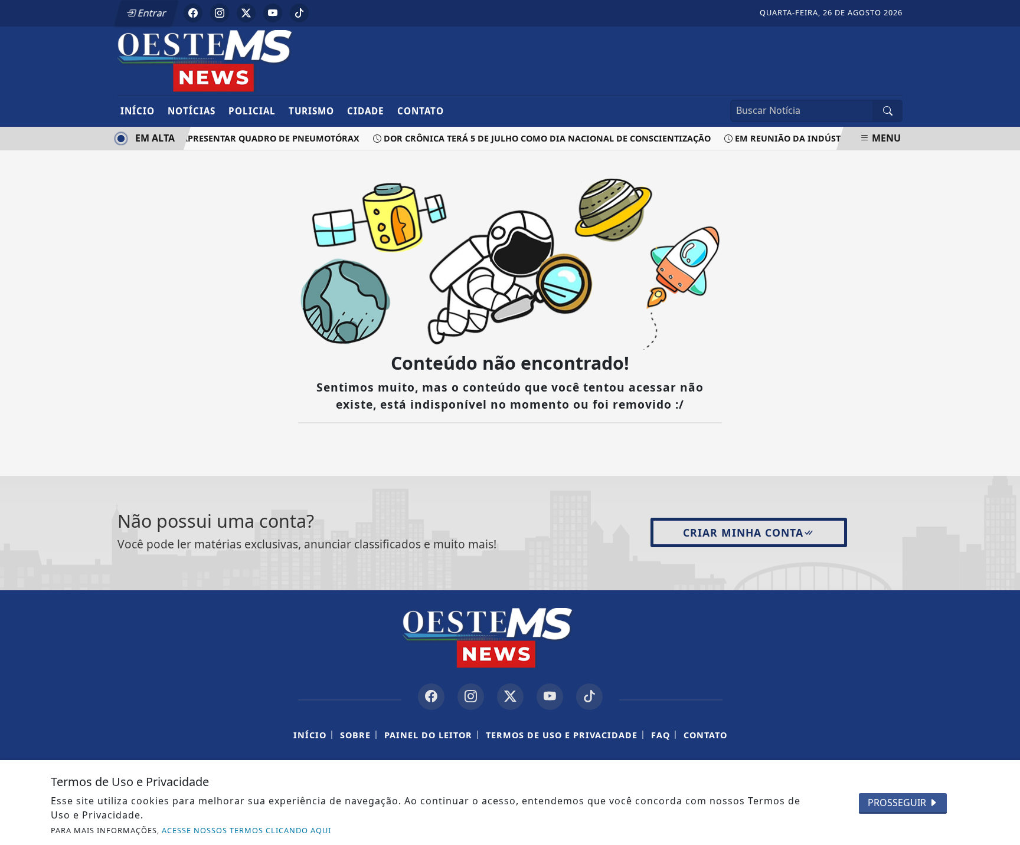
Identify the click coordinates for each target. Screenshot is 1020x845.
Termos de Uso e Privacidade (562, 735)
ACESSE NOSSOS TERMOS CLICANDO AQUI (246, 830)
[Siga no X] (246, 13)
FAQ (660, 735)
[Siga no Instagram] (219, 13)
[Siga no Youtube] (272, 13)
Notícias (191, 111)
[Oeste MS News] (228, 60)
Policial (252, 111)
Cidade (365, 111)
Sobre (355, 735)
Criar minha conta (743, 532)
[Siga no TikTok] (299, 13)
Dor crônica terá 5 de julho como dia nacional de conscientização (542, 138)
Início (137, 111)
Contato (420, 111)
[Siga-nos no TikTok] (589, 696)
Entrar (151, 12)
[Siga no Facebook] (193, 13)
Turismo (311, 111)
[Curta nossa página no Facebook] (431, 696)
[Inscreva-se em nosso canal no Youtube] (550, 696)
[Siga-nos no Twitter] (510, 696)
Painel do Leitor (428, 735)
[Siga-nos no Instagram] (470, 696)
